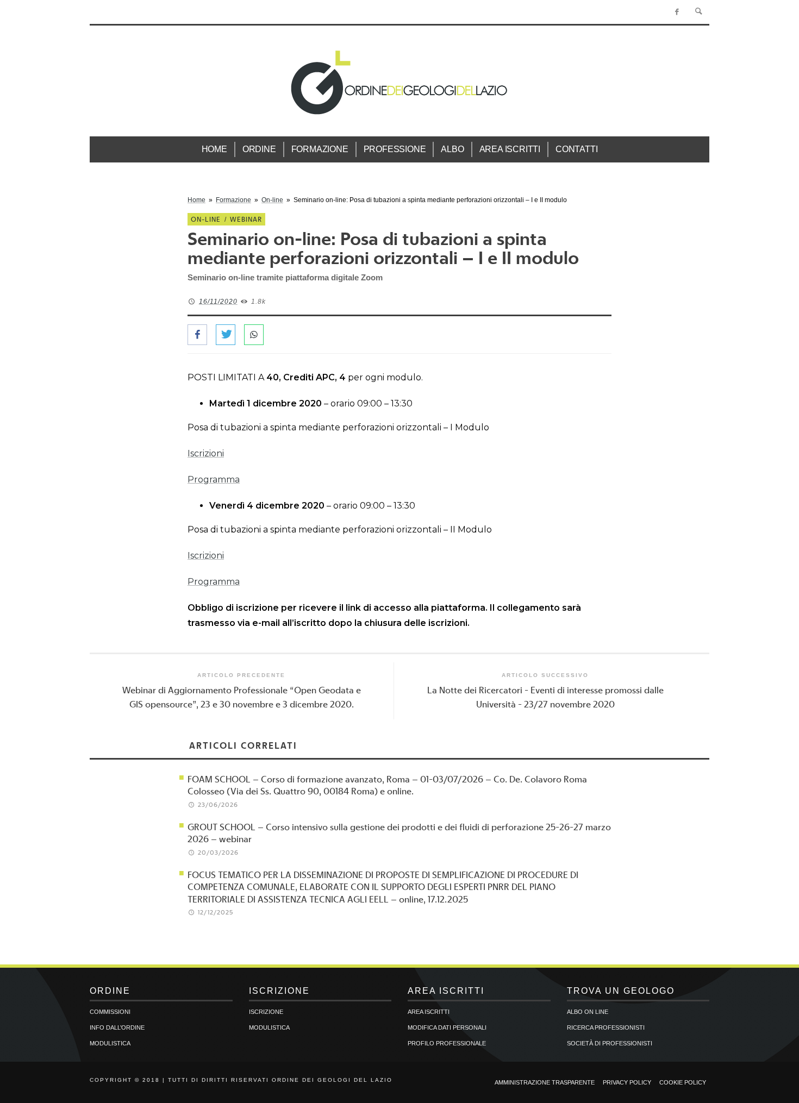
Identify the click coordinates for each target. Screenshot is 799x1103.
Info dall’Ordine (117, 1027)
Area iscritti (429, 1011)
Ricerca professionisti (606, 1027)
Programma (214, 479)
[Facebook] (677, 12)
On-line (272, 200)
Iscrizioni (206, 453)
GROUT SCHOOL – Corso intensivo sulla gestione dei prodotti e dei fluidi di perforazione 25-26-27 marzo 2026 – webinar (399, 832)
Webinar (246, 219)
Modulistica (110, 1043)
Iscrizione (266, 1011)
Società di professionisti (609, 1043)
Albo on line (587, 1011)
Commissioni (110, 1011)
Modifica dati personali (447, 1027)
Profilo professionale (447, 1043)
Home (196, 200)
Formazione (233, 200)
